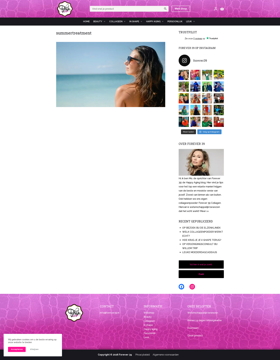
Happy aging (151, 329)
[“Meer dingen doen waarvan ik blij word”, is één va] (184, 86)
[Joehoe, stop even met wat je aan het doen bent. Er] (219, 98)
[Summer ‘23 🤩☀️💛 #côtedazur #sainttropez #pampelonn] (207, 75)
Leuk (189, 21)
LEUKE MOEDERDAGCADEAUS (199, 252)
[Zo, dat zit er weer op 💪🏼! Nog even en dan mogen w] (184, 122)
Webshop (149, 312)
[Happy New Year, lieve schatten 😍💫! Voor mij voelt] (184, 110)
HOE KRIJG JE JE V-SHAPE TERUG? (201, 240)
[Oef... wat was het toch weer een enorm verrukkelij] (195, 110)
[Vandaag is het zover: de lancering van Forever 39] (219, 122)
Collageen (116, 21)
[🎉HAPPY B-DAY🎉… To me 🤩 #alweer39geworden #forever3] (195, 75)
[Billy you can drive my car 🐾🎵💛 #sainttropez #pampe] (219, 75)
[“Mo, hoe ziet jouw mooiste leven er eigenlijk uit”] (195, 98)
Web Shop (181, 8)
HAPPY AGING (153, 21)
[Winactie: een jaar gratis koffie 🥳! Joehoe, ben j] (219, 110)
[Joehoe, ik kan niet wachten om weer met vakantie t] (207, 110)
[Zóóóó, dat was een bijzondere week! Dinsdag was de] (207, 122)
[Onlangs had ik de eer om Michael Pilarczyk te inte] (184, 98)
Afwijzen (34, 349)
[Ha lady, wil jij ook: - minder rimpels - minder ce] (195, 122)
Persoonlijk (174, 21)
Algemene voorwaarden (166, 354)
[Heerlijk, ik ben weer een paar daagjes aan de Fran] (219, 86)
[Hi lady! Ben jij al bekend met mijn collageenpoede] (207, 98)
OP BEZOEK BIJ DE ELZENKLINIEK (201, 227)
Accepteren (17, 349)
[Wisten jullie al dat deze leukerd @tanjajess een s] (184, 75)
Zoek (201, 274)
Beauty (97, 21)
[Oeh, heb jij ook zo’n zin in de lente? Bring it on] (195, 86)
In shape (134, 21)
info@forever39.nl (109, 312)
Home (86, 21)
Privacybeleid (142, 354)
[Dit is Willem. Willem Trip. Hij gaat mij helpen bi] (207, 86)
